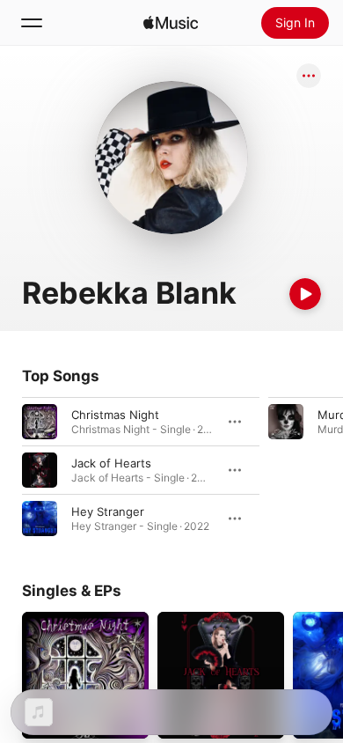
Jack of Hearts (111, 463)
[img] (170, 23)
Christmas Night (115, 415)
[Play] (305, 294)
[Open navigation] (31, 23)
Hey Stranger (107, 511)
